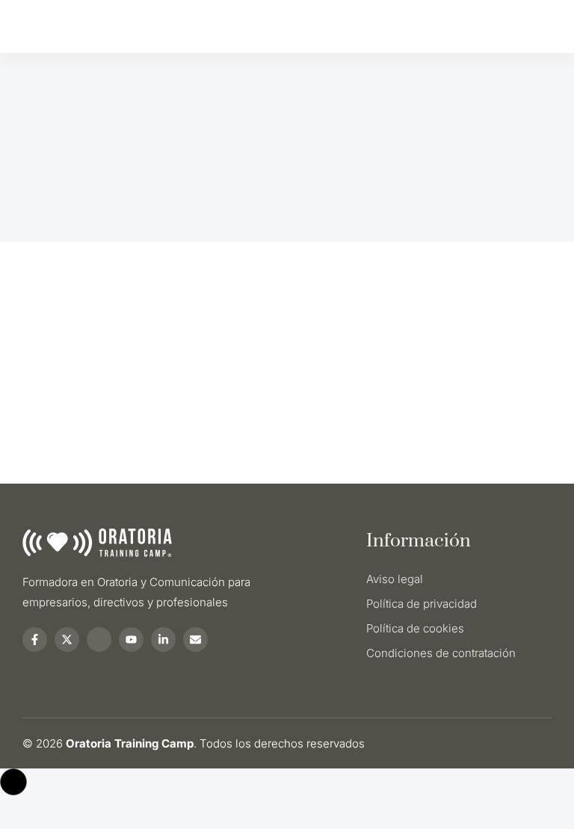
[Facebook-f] (34, 639)
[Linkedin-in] (163, 639)
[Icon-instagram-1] (99, 639)
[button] (13, 781)
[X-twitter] (67, 639)
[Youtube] (131, 639)
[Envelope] (195, 639)
